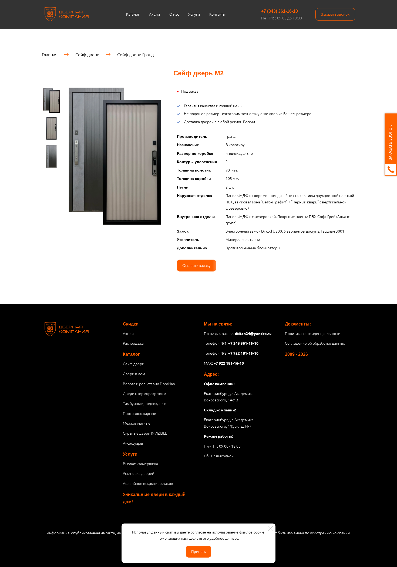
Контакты (217, 14)
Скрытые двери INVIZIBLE (145, 433)
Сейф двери (87, 54)
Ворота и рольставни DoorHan (149, 383)
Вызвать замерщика (140, 463)
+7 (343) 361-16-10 (279, 11)
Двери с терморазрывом (144, 393)
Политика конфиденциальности (312, 333)
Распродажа (133, 343)
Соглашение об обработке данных (315, 343)
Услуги (194, 14)
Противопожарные (139, 413)
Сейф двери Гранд (135, 54)
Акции (154, 14)
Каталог (133, 14)
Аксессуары (133, 443)
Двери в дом (134, 373)
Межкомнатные (136, 423)
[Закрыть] (270, 528)
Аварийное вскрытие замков (148, 483)
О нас (174, 14)
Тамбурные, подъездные (144, 403)
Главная (50, 54)
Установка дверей (138, 473)
